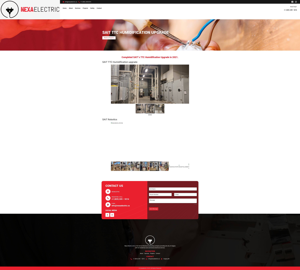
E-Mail (113, 203)
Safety (92, 8)
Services (77, 8)
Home (65, 8)
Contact (99, 8)
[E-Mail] (107, 204)
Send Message (154, 208)
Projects (85, 8)
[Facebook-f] (107, 215)
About (71, 8)
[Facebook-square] (292, 2)
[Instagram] (296, 2)
